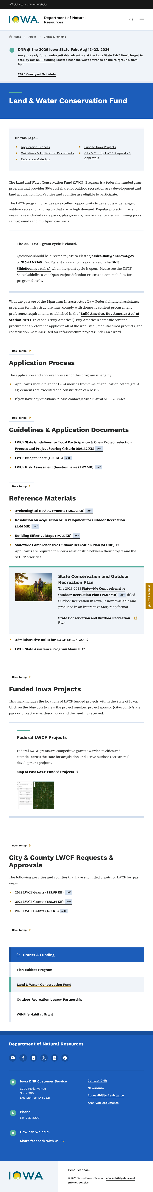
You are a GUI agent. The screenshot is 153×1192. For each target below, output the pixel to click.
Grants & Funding (55, 36)
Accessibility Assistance (106, 1095)
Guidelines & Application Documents (47, 153)
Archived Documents (103, 1103)
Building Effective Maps (47, 535)
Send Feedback (79, 1170)
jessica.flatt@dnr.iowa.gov (112, 256)
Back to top (19, 350)
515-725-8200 (30, 1117)
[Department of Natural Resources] (24, 19)
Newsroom (96, 1088)
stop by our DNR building (36, 60)
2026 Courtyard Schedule (37, 74)
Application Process (35, 147)
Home (17, 36)
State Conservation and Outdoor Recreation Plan (94, 620)
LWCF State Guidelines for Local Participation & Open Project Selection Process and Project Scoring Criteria (73, 445)
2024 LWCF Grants (43, 901)
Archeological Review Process (53, 510)
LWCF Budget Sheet (42, 457)
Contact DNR (97, 1080)
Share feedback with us (39, 1141)
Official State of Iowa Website (28, 4)
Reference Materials (35, 159)
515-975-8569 (31, 262)
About (32, 36)
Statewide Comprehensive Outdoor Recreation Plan (91, 591)
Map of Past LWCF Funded (45, 771)
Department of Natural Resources (65, 19)
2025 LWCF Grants (40, 911)
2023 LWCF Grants (43, 892)
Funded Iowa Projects (100, 147)
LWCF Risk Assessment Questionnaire (58, 467)
